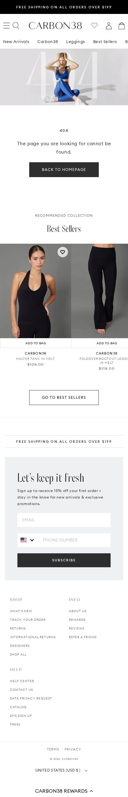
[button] (64, 791)
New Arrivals (16, 41)
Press (15, 724)
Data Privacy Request (31, 698)
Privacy (73, 749)
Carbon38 (47, 41)
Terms (53, 749)
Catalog (18, 707)
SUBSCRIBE (64, 560)
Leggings (75, 41)
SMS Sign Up (21, 716)
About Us (77, 611)
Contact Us (21, 690)
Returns (18, 628)
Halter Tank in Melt (35, 359)
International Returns (33, 637)
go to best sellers (64, 397)
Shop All (18, 654)
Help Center (22, 681)
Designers (20, 646)
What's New (21, 611)
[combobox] (27, 540)
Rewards (77, 620)
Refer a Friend (83, 637)
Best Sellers (105, 41)
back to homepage (64, 169)
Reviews (76, 628)
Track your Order (28, 620)
